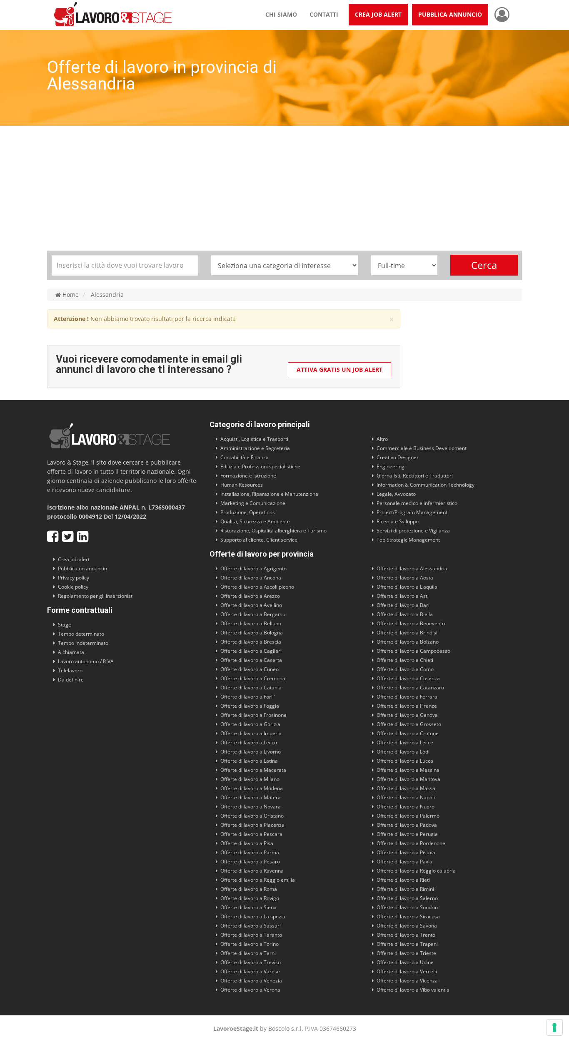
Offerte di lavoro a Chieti (405, 660)
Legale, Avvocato (396, 493)
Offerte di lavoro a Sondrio (407, 907)
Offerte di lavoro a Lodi (403, 751)
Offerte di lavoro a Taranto (251, 934)
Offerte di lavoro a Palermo (408, 815)
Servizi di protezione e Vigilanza (413, 530)
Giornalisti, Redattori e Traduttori (415, 475)
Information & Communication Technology (425, 484)
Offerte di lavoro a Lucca (405, 760)
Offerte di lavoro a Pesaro (250, 861)
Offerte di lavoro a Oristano (252, 815)
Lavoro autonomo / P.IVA (86, 661)
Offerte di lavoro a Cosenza (408, 678)
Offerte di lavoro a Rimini (405, 889)
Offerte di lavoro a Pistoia (406, 852)
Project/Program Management (412, 512)
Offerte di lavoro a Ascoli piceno (257, 586)
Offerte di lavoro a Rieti (403, 879)
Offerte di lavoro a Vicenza (407, 980)
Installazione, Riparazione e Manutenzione (269, 493)
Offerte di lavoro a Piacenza (252, 824)
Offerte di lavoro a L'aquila (407, 586)
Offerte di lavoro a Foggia (249, 705)
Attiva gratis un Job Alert (339, 369)
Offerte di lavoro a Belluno (250, 623)
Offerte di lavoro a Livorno (250, 751)
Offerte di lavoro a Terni (248, 953)
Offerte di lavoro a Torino (249, 943)
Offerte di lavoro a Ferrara (407, 696)
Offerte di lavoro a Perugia (407, 834)
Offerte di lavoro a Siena (248, 907)
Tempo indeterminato (83, 643)
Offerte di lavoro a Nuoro (405, 806)
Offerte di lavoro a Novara (250, 806)
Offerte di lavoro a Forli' (247, 696)
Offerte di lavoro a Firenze (407, 705)
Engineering (390, 466)
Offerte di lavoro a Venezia (251, 980)
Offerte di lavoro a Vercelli (407, 971)
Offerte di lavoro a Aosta (405, 577)
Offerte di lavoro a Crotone (408, 733)
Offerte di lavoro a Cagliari (251, 650)
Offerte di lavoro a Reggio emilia (257, 879)
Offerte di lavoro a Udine (405, 962)
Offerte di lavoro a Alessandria (412, 568)
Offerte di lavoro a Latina (249, 760)
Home (70, 295)
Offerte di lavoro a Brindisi (407, 632)
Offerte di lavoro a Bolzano (408, 641)
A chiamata (71, 652)
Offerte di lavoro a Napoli (406, 797)
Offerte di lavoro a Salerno (407, 898)
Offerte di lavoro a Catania (251, 687)
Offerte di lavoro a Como (405, 669)
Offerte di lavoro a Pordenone (411, 843)
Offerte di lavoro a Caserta (251, 660)
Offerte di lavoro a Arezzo (250, 595)
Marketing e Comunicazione (252, 503)
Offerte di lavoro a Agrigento (253, 568)
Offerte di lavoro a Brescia (250, 641)
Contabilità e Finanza (244, 457)
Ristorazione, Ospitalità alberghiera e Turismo (273, 530)
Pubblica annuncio (450, 14)
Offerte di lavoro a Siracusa (408, 916)
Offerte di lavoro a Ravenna (252, 870)
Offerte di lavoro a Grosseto (409, 724)
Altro (382, 439)
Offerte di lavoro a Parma (249, 852)
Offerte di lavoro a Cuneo (249, 669)
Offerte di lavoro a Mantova (408, 779)
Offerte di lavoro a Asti (403, 595)
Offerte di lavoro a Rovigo (249, 898)
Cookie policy (73, 586)
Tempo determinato (81, 633)
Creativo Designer (398, 457)
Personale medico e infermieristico (417, 503)
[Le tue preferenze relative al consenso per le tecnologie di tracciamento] (554, 1027)
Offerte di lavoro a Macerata (253, 769)
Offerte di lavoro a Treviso (250, 962)
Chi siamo (281, 14)
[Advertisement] (284, 188)
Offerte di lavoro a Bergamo (252, 614)
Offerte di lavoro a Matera (250, 797)
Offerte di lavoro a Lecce (405, 742)
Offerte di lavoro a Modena (251, 788)
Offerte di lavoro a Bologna (251, 632)
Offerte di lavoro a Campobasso (413, 650)
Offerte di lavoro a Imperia (251, 733)
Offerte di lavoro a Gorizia (250, 724)
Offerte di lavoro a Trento (406, 934)
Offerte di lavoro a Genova (407, 715)
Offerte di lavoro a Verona (250, 989)
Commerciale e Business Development (422, 448)
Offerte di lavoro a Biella (405, 614)
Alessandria (107, 295)
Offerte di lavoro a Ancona (250, 577)
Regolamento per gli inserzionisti (96, 595)
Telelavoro (70, 670)
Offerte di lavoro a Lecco (248, 742)
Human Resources (241, 484)
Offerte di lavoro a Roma (248, 889)
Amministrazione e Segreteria (255, 448)
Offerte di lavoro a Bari (403, 605)
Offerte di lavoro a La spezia (252, 916)
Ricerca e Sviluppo (398, 521)
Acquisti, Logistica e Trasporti (254, 439)
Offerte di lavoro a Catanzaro (410, 687)
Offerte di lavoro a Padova (407, 824)
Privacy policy (73, 577)
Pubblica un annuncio (82, 568)
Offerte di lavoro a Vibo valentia (413, 989)
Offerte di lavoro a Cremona (252, 678)
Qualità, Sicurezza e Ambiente (255, 521)
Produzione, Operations (247, 512)
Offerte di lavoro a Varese (250, 971)
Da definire (71, 679)
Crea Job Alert (378, 14)
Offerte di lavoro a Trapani (407, 943)
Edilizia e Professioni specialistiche (260, 466)
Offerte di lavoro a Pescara (251, 834)
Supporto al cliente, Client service (258, 539)
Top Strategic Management (408, 539)
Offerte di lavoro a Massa (406, 788)
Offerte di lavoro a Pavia (404, 861)
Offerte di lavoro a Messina (408, 769)
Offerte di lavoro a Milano (250, 779)
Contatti (323, 14)
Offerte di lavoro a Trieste (406, 953)
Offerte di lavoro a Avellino (251, 605)
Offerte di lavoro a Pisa (246, 843)
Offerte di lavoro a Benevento (411, 623)
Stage (64, 624)
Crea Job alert (74, 559)
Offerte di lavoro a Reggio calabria (416, 870)
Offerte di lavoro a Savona (407, 925)
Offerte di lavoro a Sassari (250, 925)
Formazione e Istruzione (248, 475)
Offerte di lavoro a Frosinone (253, 715)
